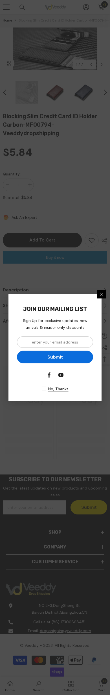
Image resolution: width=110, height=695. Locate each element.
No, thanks (58, 388)
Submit (55, 357)
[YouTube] (61, 375)
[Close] (101, 294)
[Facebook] (49, 375)
